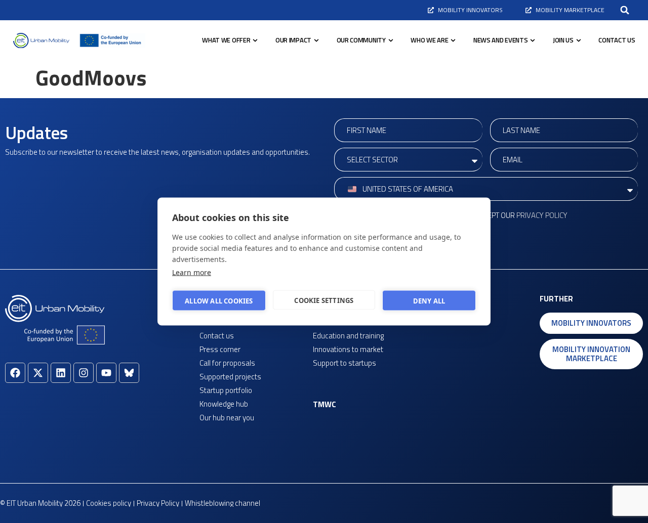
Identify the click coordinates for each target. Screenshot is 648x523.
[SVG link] (41, 41)
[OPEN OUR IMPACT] (316, 40)
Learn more (191, 272)
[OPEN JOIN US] (578, 40)
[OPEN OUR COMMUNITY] (390, 40)
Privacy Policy (542, 215)
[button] (625, 10)
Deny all (429, 300)
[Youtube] (106, 373)
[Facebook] (15, 373)
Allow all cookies (219, 300)
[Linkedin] (61, 373)
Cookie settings (323, 299)
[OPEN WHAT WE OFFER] (255, 40)
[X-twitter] (38, 373)
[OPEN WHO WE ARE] (453, 40)
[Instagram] (83, 373)
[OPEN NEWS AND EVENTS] (532, 40)
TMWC (324, 404)
